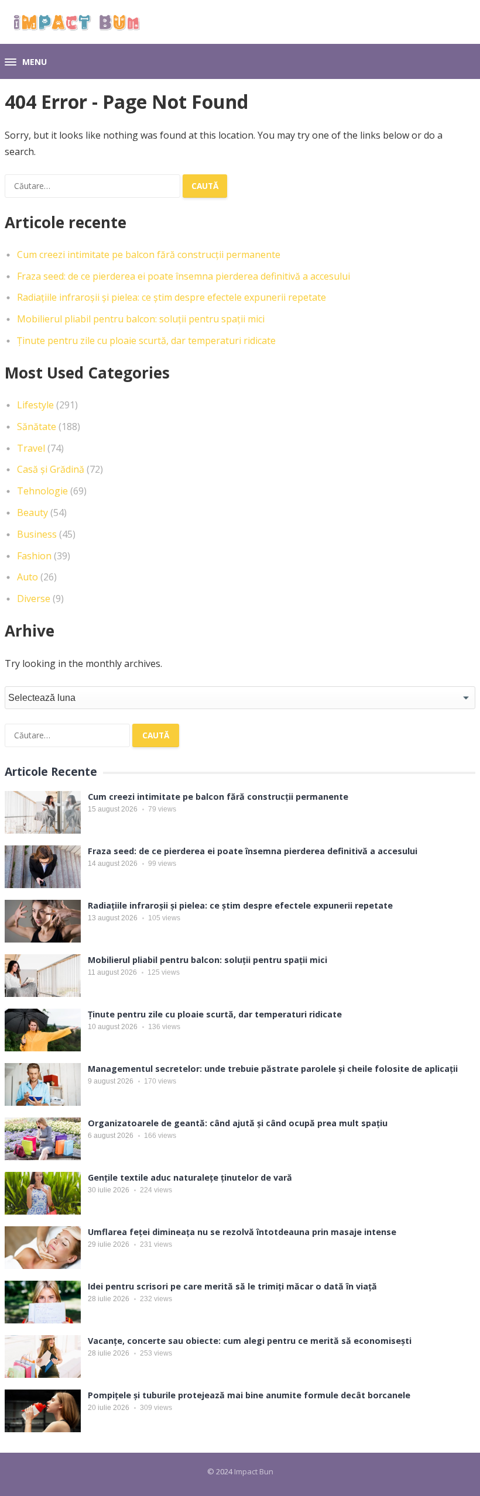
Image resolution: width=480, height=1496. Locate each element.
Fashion (34, 555)
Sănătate (36, 426)
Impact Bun (253, 1471)
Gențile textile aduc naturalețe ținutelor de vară (190, 1177)
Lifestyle (35, 404)
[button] (26, 62)
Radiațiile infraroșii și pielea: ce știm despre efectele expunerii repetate (171, 297)
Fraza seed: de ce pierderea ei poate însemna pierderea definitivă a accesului (183, 276)
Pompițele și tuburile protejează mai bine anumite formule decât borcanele (249, 1395)
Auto (27, 576)
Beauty (32, 512)
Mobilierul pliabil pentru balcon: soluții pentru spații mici (141, 318)
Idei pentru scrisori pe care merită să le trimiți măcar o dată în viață (232, 1286)
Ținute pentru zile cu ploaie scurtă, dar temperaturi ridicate (146, 340)
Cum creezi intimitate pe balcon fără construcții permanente (148, 254)
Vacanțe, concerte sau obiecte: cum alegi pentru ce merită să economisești (250, 1340)
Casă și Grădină (50, 469)
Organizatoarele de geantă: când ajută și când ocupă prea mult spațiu (238, 1123)
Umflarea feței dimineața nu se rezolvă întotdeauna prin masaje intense (242, 1231)
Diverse (33, 598)
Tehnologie (42, 490)
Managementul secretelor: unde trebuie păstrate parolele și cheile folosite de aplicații (273, 1068)
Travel (31, 448)
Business (37, 534)
